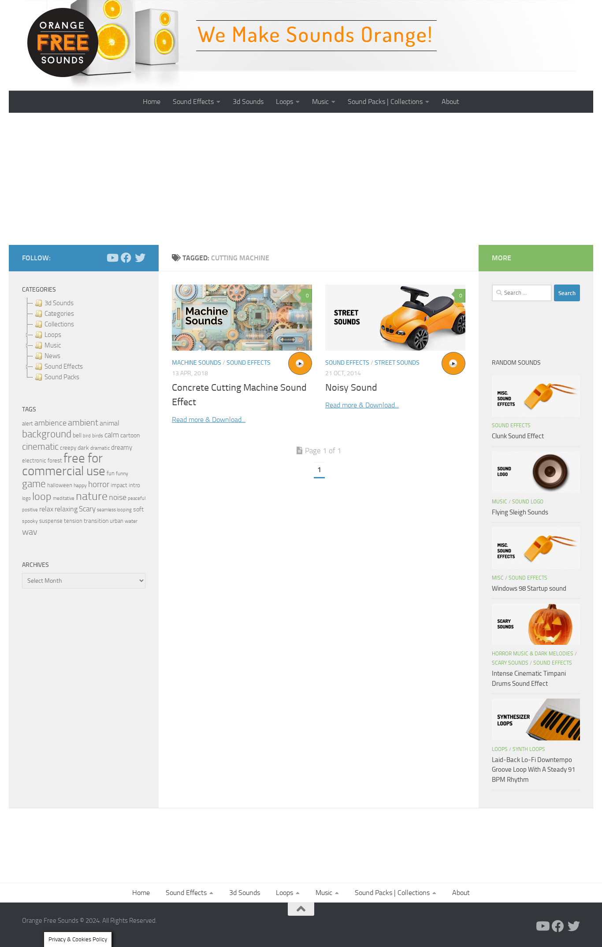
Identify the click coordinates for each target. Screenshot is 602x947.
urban (116, 521)
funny (122, 473)
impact (119, 485)
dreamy (121, 447)
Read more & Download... (208, 419)
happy (80, 485)
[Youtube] (112, 257)
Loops (284, 101)
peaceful (136, 498)
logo (26, 498)
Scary (87, 509)
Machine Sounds (196, 362)
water (131, 521)
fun (111, 473)
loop (42, 496)
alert (27, 423)
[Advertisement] (301, 178)
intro (134, 485)
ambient (83, 423)
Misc (498, 578)
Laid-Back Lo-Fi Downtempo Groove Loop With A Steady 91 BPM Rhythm (533, 770)
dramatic (100, 448)
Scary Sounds (510, 663)
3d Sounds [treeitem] (59, 303)
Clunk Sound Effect (518, 436)
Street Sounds (397, 362)
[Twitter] (140, 257)
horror (98, 484)
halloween (59, 485)
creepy (68, 447)
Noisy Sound (351, 387)
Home (151, 101)
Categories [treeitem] (59, 314)
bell (77, 435)
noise (117, 497)
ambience (50, 423)
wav (29, 531)
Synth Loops (529, 749)
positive (30, 510)
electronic (34, 460)
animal (109, 423)
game (34, 484)
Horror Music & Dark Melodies (532, 654)
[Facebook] (126, 257)
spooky (30, 521)
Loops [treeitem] (53, 335)
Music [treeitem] (53, 345)
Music (320, 101)
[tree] (83, 340)
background (46, 434)
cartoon (130, 435)
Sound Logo (527, 502)
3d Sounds (248, 101)
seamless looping (114, 510)
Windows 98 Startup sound (529, 588)
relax (46, 509)
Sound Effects (193, 101)
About (450, 101)
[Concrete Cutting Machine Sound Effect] (242, 318)
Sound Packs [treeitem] (62, 377)
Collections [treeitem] (59, 324)
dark (83, 447)
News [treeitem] (52, 356)
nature (92, 496)
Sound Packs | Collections (385, 101)
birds (97, 436)
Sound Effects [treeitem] (64, 366)
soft (138, 509)
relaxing (66, 509)
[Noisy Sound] (395, 318)
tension (73, 521)
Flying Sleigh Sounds (520, 512)
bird (87, 436)
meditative (63, 498)
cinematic (40, 446)
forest (55, 460)
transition (96, 521)
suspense (51, 521)
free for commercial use (63, 465)
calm (111, 435)
